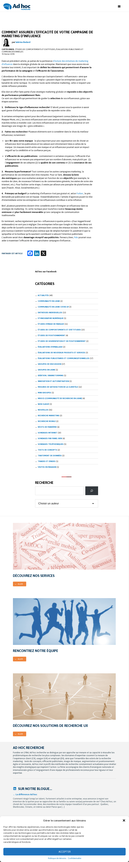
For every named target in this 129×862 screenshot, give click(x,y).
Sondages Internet (47, 433)
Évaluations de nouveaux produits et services (61, 353)
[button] (124, 820)
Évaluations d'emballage (50, 347)
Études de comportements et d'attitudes (35, 49)
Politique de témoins (57, 858)
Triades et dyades (46, 461)
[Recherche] (91, 490)
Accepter (65, 851)
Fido (76, 237)
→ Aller (19, 584)
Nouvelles (43, 410)
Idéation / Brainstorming (50, 375)
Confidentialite (74, 858)
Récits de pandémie (47, 427)
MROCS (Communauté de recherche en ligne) (60, 398)
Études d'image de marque (51, 324)
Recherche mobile (47, 421)
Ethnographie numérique (50, 318)
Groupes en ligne (46, 370)
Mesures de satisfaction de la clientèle (58, 387)
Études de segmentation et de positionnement (62, 341)
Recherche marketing (48, 416)
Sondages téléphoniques (50, 444)
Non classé (43, 404)
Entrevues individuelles (50, 313)
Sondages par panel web (50, 438)
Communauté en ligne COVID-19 (53, 307)
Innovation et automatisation (53, 381)
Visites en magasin (47, 467)
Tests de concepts (47, 450)
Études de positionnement (51, 335)
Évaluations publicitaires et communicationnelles (63, 358)
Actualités (43, 295)
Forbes (80, 193)
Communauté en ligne (49, 301)
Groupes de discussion (49, 364)
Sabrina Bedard (22, 42)
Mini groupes (44, 393)
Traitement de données (50, 456)
